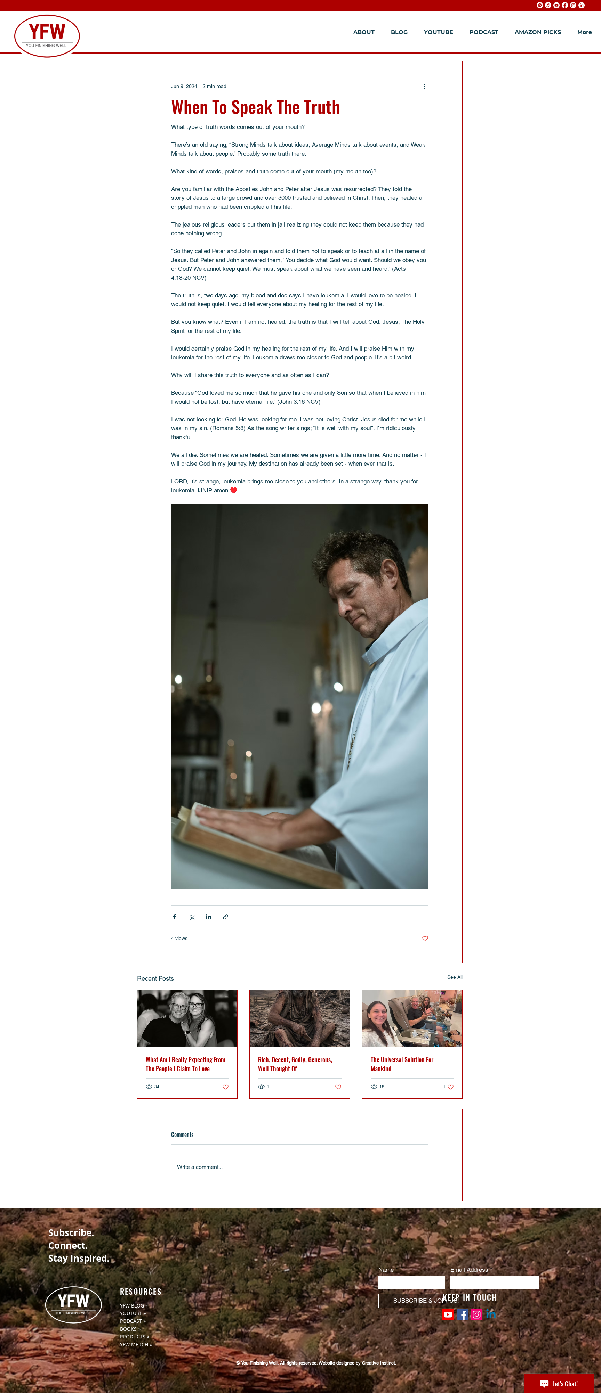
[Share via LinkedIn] (208, 916)
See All (455, 977)
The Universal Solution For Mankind (402, 1064)
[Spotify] (540, 5)
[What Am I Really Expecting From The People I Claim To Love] (187, 1018)
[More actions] (424, 86)
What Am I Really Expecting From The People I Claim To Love (185, 1064)
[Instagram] (573, 5)
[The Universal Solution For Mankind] (412, 1018)
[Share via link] (225, 916)
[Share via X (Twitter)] (191, 916)
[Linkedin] (491, 1314)
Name (386, 1270)
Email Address (469, 1270)
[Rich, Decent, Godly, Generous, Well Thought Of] (300, 1018)
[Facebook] (565, 5)
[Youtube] (556, 5)
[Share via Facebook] (174, 916)
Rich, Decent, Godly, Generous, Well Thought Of (295, 1064)
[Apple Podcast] (548, 5)
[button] (361, 32)
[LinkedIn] (581, 5)
